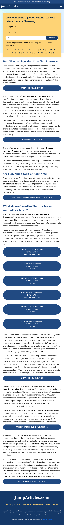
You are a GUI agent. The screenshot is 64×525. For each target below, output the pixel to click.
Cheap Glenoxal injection (32, 378)
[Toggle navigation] (61, 6)
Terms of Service (52, 505)
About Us (17, 505)
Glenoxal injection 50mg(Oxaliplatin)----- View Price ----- (32, 251)
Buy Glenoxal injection (32, 140)
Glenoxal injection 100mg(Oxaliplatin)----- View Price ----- (32, 266)
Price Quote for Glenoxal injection (32, 427)
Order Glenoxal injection (32, 88)
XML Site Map (47, 519)
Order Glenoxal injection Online (32, 482)
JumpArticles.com (32, 497)
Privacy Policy (38, 505)
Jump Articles (10, 6)
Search (52, 38)
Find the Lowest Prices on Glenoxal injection (32, 198)
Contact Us (27, 505)
